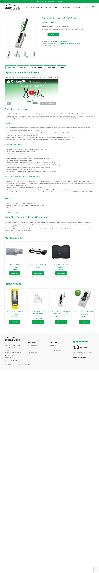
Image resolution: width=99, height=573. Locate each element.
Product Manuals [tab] (37, 67)
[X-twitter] (8, 361)
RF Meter (77, 43)
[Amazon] (19, 361)
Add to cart (54, 34)
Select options (38, 322)
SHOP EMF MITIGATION (33, 7)
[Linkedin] (13, 361)
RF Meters (64, 41)
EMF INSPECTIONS (51, 7)
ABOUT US (76, 7)
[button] (36, 34)
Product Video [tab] (50, 67)
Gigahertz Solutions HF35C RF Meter (64, 43)
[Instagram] (11, 361)
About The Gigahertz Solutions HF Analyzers (26, 217)
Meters (59, 41)
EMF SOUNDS (66, 7)
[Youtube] (16, 361)
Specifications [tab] (23, 67)
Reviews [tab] (61, 67)
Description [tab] (11, 67)
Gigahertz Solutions (50, 45)
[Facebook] (5, 361)
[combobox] (86, 7)
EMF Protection (49, 43)
